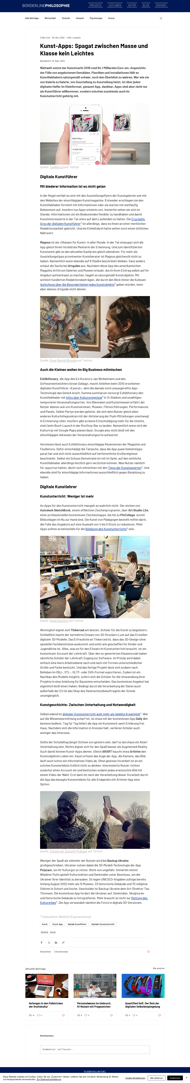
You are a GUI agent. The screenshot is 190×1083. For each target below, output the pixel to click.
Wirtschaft (50, 18)
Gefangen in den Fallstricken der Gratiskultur (46, 1005)
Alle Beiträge (32, 18)
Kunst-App (58, 924)
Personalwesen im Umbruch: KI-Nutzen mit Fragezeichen (94, 1005)
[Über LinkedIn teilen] (56, 942)
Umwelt (80, 18)
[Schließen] (186, 1078)
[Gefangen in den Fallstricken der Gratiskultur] (46, 986)
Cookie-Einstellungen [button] (135, 1077)
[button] (161, 18)
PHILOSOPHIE (57, 6)
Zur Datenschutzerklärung (49, 1079)
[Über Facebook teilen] (41, 942)
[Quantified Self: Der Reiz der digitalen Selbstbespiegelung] (143, 986)
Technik (66, 18)
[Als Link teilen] (63, 942)
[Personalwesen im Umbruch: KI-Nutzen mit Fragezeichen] (95, 986)
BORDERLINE (33, 6)
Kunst (111, 18)
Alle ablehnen (156, 1077)
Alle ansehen (159, 968)
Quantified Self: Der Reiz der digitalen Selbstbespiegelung (142, 1005)
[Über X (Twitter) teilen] (48, 942)
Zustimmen (175, 1077)
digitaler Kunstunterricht (102, 924)
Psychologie (96, 18)
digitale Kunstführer (77, 924)
